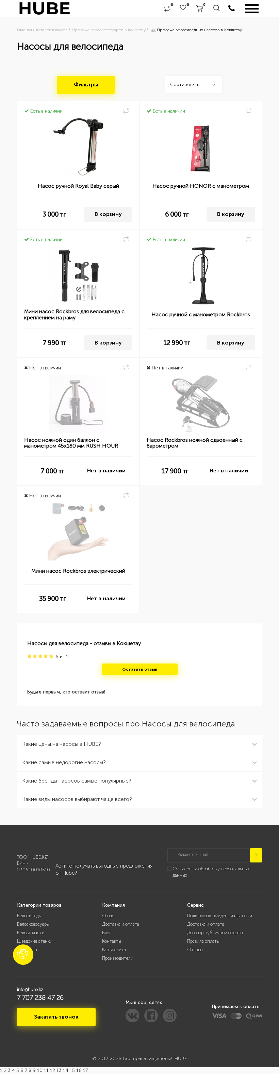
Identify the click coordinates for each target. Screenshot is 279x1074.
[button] (23, 954)
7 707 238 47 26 (40, 997)
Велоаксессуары (33, 924)
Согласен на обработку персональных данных (211, 872)
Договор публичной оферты (215, 932)
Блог (106, 932)
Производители (117, 958)
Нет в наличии (106, 470)
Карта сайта (114, 949)
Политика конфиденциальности (219, 915)
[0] (167, 8)
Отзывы (195, 949)
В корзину (108, 214)
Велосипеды (29, 915)
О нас (108, 915)
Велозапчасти (31, 932)
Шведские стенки (34, 941)
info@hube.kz (30, 989)
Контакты (111, 941)
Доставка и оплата (120, 924)
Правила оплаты (203, 941)
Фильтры (86, 84)
